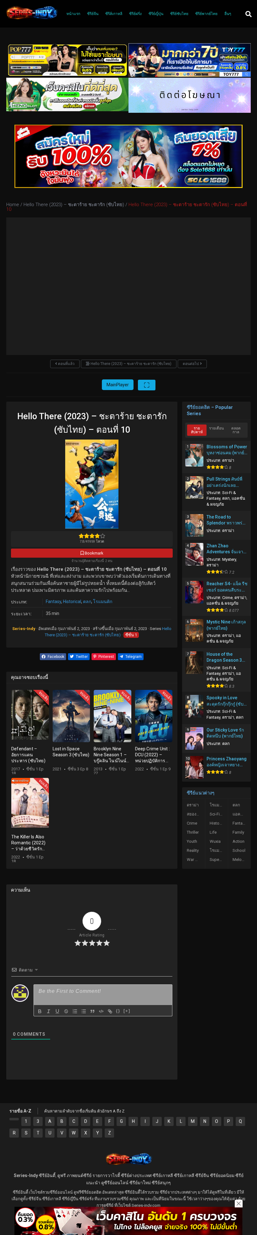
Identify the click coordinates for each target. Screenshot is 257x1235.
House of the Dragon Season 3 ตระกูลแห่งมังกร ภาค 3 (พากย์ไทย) (227, 658)
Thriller (193, 832)
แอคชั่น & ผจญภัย (223, 603)
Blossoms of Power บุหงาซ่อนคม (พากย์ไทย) (227, 450)
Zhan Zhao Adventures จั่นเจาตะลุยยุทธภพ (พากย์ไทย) (225, 549)
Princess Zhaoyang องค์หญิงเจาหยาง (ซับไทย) (227, 762)
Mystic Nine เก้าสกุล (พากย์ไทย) (226, 625)
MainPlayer (118, 384)
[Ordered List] (75, 1011)
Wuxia (215, 841)
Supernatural (219, 859)
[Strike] (66, 1011)
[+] (126, 1010)
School (239, 850)
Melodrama (242, 859)
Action (238, 841)
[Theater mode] (146, 385)
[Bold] (39, 1011)
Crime (227, 597)
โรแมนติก (102, 601)
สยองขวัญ (196, 814)
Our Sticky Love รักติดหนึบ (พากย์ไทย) (225, 733)
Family (238, 832)
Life (213, 832)
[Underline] (57, 1011)
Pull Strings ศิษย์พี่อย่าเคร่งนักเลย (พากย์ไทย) (224, 482)
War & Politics (196, 859)
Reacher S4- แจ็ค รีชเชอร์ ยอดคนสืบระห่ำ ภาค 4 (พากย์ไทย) (227, 587)
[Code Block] (101, 1011)
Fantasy (53, 601)
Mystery (229, 559)
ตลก (87, 601)
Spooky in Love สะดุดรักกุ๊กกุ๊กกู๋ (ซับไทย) (225, 701)
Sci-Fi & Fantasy (219, 814)
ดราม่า (228, 460)
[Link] (110, 1011)
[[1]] (14, 1119)
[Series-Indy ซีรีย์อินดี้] (31, 20)
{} (118, 1010)
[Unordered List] (83, 1011)
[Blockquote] (92, 1011)
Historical (72, 601)
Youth (192, 841)
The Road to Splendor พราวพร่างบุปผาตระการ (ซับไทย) (227, 520)
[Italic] (48, 1011)
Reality (193, 850)
